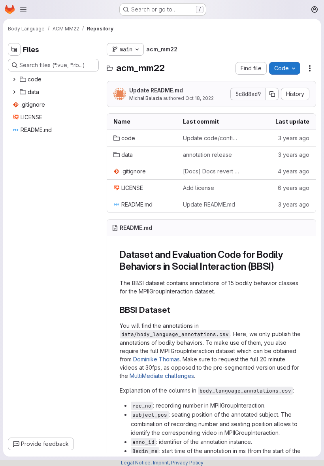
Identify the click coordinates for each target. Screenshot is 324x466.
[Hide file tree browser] (14, 49)
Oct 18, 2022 (199, 98)
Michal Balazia (145, 98)
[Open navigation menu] (23, 9)
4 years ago (293, 171)
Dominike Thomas (156, 359)
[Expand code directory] (14, 79)
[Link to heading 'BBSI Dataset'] (174, 310)
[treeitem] (54, 79)
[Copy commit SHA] (272, 94)
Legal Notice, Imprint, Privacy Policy (162, 463)
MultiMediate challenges (162, 375)
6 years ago (293, 187)
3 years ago (293, 138)
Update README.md (156, 90)
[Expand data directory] (14, 92)
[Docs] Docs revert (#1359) (211, 171)
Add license (198, 187)
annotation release (207, 154)
